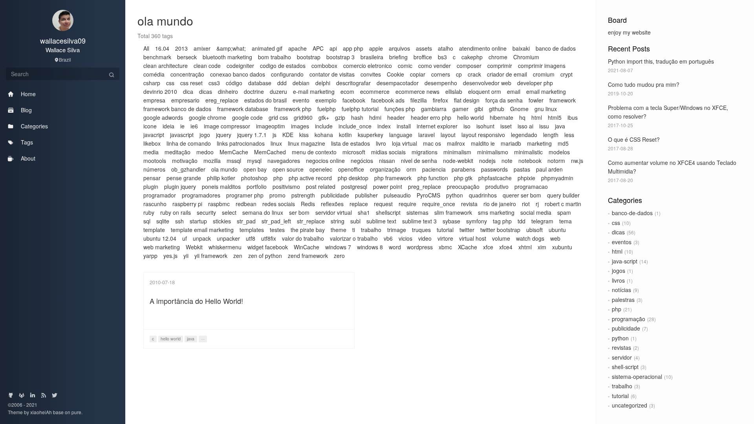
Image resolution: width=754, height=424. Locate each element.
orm (411, 169)
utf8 (250, 238)
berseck (187, 57)
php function (432, 178)
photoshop (254, 178)
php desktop (353, 178)
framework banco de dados (177, 109)
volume (501, 238)
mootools (154, 160)
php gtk (463, 178)
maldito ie (483, 143)
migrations (424, 152)
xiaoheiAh (41, 412)
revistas (621, 347)
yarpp (150, 256)
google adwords (163, 117)
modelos (559, 152)
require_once (438, 204)
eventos (621, 242)
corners (440, 74)
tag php (502, 221)
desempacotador (398, 83)
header (396, 117)
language (400, 135)
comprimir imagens (542, 65)
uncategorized (629, 405)
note (506, 160)
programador (159, 195)
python (620, 338)
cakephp (472, 57)
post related (320, 186)
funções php (399, 109)
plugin (150, 186)
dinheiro (228, 91)
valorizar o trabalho (354, 238)
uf (184, 238)
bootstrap (308, 57)
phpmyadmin (557, 178)
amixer (202, 48)
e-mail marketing (314, 91)
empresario (185, 100)
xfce (488, 247)
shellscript (388, 212)
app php (353, 48)
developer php (535, 83)
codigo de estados (283, 65)
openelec (320, 169)
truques (421, 230)
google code (247, 117)
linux (276, 143)
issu (544, 126)
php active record (310, 178)
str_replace (311, 221)
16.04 (162, 48)
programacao (531, 186)
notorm (556, 160)
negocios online (325, 160)
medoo (205, 152)
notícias (621, 290)
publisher (366, 195)
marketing (539, 143)
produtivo (497, 186)
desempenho (441, 83)
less (569, 135)
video (425, 238)
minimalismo (492, 152)
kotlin (345, 135)
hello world (470, 117)
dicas (618, 232)
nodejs (487, 160)
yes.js (170, 256)
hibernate (501, 117)
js (274, 135)
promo (277, 195)
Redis (308, 204)
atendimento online (483, 48)
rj (537, 204)
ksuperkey (370, 135)
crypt (566, 74)
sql (146, 221)
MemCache (234, 152)
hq (522, 117)
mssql (234, 160)
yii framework (210, 256)
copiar (417, 74)
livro (381, 143)
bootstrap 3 (340, 57)
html (617, 251)
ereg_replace (221, 100)
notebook (530, 160)
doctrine (254, 91)
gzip (340, 117)
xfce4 (505, 247)
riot (526, 204)
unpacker (228, 238)
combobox (324, 65)
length (550, 135)
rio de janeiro (499, 204)
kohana (324, 135)
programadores (201, 195)
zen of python (265, 256)
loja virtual (404, 143)
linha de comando (189, 143)
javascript (182, 135)
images (300, 126)
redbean (246, 204)
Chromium (526, 57)
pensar (152, 178)
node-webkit (458, 160)
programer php (245, 195)
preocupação (463, 186)
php (616, 309)
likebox (152, 143)
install (404, 126)
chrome (498, 57)
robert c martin (563, 204)
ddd (282, 83)
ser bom (299, 212)
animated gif (267, 48)
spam (564, 212)
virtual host (472, 238)
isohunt (485, 126)
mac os (432, 143)
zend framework (308, 256)
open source (288, 169)
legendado (524, 135)
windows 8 (370, 247)
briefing (398, 57)
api (333, 48)
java (560, 126)
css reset (191, 83)
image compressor (227, 126)
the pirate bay (308, 230)
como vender (434, 65)
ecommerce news (417, 91)
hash (357, 117)
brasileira (372, 57)
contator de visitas (332, 74)
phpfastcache (495, 178)
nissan (387, 160)
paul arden (549, 169)
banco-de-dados (632, 213)
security (206, 212)
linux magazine (306, 143)
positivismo (286, 186)
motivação (185, 160)
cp (459, 74)
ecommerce (375, 91)
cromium (544, 74)
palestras (623, 299)
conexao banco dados (237, 74)
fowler (536, 100)
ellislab (453, 91)
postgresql (354, 186)
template (154, 230)
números (154, 169)
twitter (466, 230)
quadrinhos (483, 195)
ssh (179, 221)
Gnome (519, 109)
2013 (181, 48)
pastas (522, 169)
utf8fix (268, 238)
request (383, 204)
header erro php (431, 117)
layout (448, 135)
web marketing (161, 247)
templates (252, 230)
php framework (393, 178)
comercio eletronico (367, 65)
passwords (494, 169)
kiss (304, 135)
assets (424, 48)
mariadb (511, 143)
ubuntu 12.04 (159, 238)
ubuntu (557, 230)
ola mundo (224, 169)
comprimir (499, 65)
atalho (445, 48)
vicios (405, 238)
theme (338, 230)
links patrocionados (241, 143)
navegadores (283, 160)
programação (628, 319)
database (259, 83)
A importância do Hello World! (196, 301)
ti (353, 230)
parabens (463, 169)
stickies (222, 221)
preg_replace (424, 186)
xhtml (525, 247)
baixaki (521, 48)
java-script (624, 261)
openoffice (351, 169)
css (616, 223)
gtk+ (323, 117)
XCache (467, 247)
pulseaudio (397, 195)
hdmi (375, 117)
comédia (154, 74)
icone (150, 126)
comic (405, 65)
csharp (151, 83)
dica (188, 91)
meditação (177, 152)
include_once (355, 126)
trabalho (622, 386)
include (324, 126)
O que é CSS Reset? (634, 139)
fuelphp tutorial (360, 109)
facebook (353, 100)
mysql (254, 160)
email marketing (546, 91)
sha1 (364, 212)
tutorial (620, 396)
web (555, 238)
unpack (202, 238)
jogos (618, 270)
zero (339, 256)
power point (387, 186)
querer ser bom (522, 195)
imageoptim (270, 126)
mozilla (212, 160)
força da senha (504, 100)
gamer (460, 109)
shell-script (625, 367)
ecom (347, 91)
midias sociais (388, 152)
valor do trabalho (303, 238)
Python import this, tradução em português (661, 61)
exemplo (326, 100)
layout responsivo (483, 135)
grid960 (303, 117)
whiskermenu (225, 247)
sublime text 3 (419, 221)
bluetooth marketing (227, 57)
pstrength (303, 195)
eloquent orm (484, 91)
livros (618, 280)
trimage (396, 230)
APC (318, 48)
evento (301, 100)
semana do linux (262, 212)
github (496, 109)
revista (469, 204)
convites (371, 74)
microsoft (353, 152)
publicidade (626, 328)
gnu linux (545, 109)
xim (542, 247)
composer (469, 65)
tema (565, 221)
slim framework (453, 212)
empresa (154, 100)
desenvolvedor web (487, 83)
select (229, 212)
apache (297, 48)
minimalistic (528, 152)
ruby (148, 212)
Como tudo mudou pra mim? (643, 84)
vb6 (388, 238)
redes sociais (278, 204)
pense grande (184, 178)
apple (376, 48)
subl (355, 221)
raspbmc (219, 204)
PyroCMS (428, 195)
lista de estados (350, 143)
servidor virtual (333, 212)
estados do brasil (265, 100)
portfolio (257, 186)
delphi (322, 83)
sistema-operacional (637, 376)
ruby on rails (175, 212)
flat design (466, 100)
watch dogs (530, 238)
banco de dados (556, 48)
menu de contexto (314, 152)
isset (506, 126)
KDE (287, 135)
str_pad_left (276, 221)
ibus (572, 117)
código (234, 83)
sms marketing (496, 212)
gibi (478, 109)
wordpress (420, 247)
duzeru (278, 91)
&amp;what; (231, 48)
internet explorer (437, 126)
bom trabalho (274, 57)
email (513, 91)
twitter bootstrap (500, 230)
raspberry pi (187, 204)
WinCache (306, 247)
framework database (242, 109)
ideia (168, 126)
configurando (287, 74)
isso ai (525, 126)
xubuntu (562, 247)
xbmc (445, 247)
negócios (362, 160)
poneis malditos (221, 186)
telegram (542, 221)
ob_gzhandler (188, 169)
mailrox (456, 143)
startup (198, 221)
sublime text (381, 221)
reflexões (332, 204)
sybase (451, 221)
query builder (563, 195)
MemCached (270, 152)
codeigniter (240, 65)
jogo (204, 135)
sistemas (417, 212)
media (151, 152)
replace (359, 204)
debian (301, 83)
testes (277, 230)
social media (535, 212)
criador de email (507, 74)
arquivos (399, 48)
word (395, 247)
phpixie (526, 178)
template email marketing (202, 230)
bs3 (442, 57)
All (146, 48)
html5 (555, 117)
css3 (214, 83)
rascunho (155, 204)
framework (562, 100)
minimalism (457, 152)
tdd (521, 221)
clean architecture (165, 65)
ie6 (194, 126)
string (337, 221)
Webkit (194, 247)
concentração (187, 74)
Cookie (395, 74)
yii (185, 256)
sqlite (162, 221)
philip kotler (221, 178)
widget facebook (267, 247)
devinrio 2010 (160, 91)
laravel (426, 135)
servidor (622, 357)
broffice (423, 57)
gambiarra (434, 109)
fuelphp (326, 109)
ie (182, 126)
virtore (445, 238)
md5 (563, 143)
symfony (476, 221)
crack (474, 74)
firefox (440, 100)
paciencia (434, 169)
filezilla (418, 100)
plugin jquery (180, 186)
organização (385, 169)
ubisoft (534, 230)
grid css (278, 117)
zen (237, 256)
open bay (255, 169)
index (384, 126)
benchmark (157, 57)
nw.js (577, 160)
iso (466, 126)
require (407, 204)
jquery (223, 135)
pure (75, 412)
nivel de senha (419, 160)
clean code (207, 65)
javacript (153, 135)
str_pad (246, 221)
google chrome (207, 117)
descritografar (353, 83)
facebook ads (387, 100)
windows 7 (338, 247)
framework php (292, 109)
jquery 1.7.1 (252, 135)
